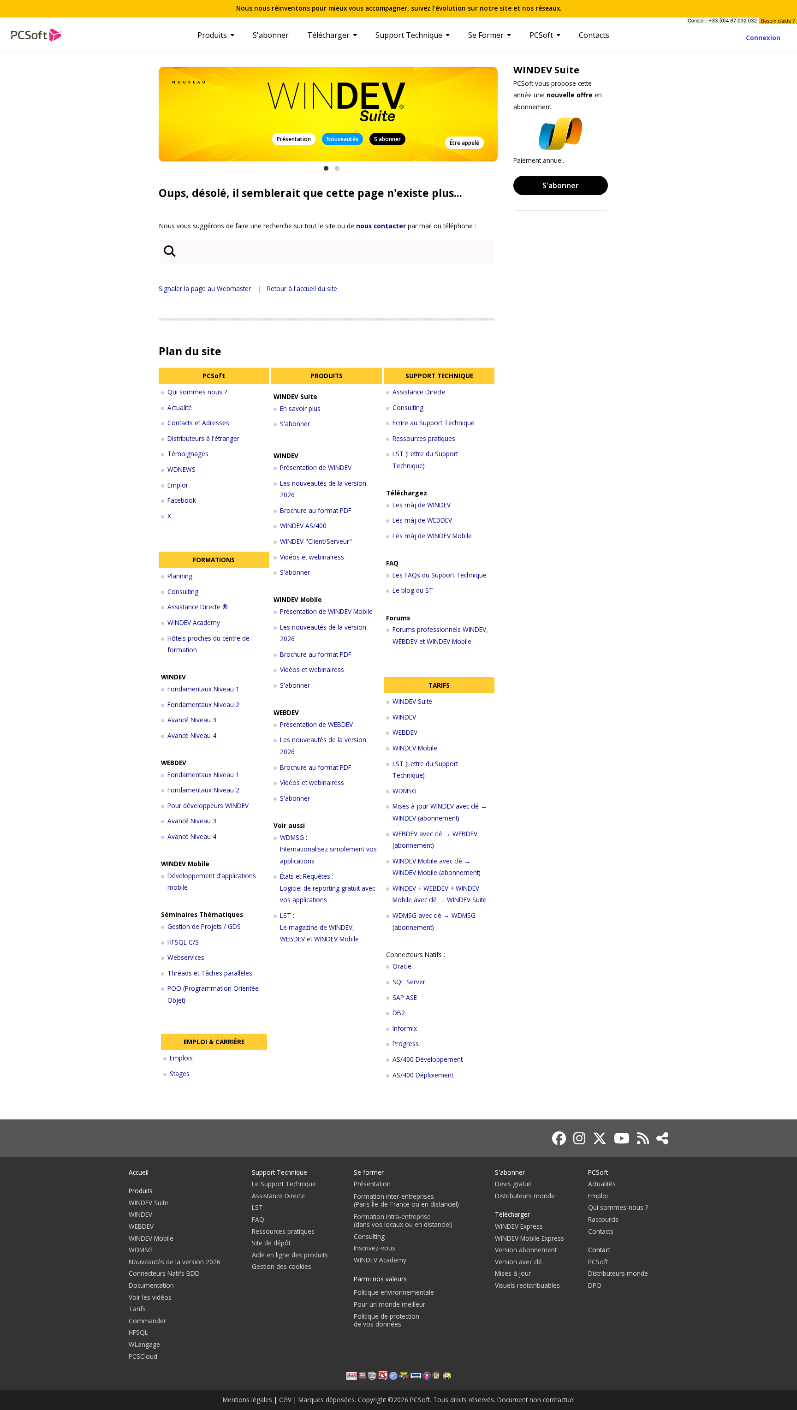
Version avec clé (518, 1261)
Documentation (151, 1285)
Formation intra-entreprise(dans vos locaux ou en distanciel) (403, 1220)
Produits (212, 35)
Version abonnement (526, 1249)
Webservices (185, 957)
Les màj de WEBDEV (422, 520)
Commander (147, 1320)
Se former (369, 1172)
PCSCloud (143, 1356)
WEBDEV (405, 732)
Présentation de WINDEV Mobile (326, 611)
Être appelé (464, 143)
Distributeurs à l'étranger (203, 438)
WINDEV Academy (193, 622)
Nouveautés (342, 139)
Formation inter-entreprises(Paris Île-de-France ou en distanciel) (406, 1200)
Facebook (181, 500)
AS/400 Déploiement (423, 1075)
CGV (285, 1399)
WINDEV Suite (412, 701)
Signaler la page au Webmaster (205, 288)
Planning (179, 575)
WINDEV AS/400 (303, 525)
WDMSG (404, 790)
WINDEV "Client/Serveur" (316, 541)
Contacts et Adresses (198, 422)
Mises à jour (513, 1273)
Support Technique (408, 35)
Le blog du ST (413, 590)
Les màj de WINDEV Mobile (432, 535)
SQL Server (409, 981)
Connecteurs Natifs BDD (164, 1273)
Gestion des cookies (281, 1266)
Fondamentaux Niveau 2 (203, 704)
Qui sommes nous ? (197, 391)
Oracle (402, 966)
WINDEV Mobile (415, 748)
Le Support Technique (284, 1183)
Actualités (602, 1183)
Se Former (486, 35)
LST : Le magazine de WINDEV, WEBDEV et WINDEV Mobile (319, 927)
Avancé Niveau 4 (191, 735)
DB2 (399, 1012)
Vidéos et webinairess (312, 557)
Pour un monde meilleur (389, 1304)
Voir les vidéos (150, 1297)
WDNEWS (181, 469)
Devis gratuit (513, 1183)
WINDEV (404, 717)
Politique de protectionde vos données (386, 1320)
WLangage (144, 1344)
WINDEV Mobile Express (529, 1238)
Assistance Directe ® (197, 606)
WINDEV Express (519, 1226)
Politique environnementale (394, 1292)
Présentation (294, 139)
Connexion (763, 37)
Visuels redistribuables (527, 1285)
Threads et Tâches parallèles (209, 973)
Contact (599, 1249)
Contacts (594, 35)
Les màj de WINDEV (422, 504)
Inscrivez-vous (374, 1247)
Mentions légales (247, 1399)
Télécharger (328, 35)
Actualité (179, 407)
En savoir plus (300, 408)
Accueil (139, 1172)
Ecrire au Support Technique (434, 422)
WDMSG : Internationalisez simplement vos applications (328, 849)
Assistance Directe (419, 391)
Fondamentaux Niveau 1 (203, 688)
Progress (406, 1043)
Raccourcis (603, 1219)
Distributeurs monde (525, 1195)
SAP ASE (405, 997)
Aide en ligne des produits (290, 1254)
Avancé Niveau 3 (191, 719)
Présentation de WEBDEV (316, 724)
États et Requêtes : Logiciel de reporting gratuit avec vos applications (327, 888)
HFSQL (138, 1332)
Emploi (177, 485)
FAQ (258, 1219)
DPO (594, 1285)
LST (257, 1207)
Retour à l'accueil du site (302, 288)
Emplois (181, 1057)
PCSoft (541, 35)
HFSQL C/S (183, 942)
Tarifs (137, 1308)
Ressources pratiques (424, 438)
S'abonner (271, 35)
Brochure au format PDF (315, 510)
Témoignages (187, 453)
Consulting (182, 591)
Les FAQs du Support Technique (440, 575)
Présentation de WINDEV (315, 467)
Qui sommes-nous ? (618, 1207)
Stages (180, 1073)
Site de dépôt (271, 1242)
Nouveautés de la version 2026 (174, 1261)
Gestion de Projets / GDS (204, 926)
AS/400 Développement (428, 1059)
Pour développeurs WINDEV (208, 805)
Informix (405, 1028)
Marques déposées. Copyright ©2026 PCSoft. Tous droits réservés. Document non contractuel (436, 1399)
